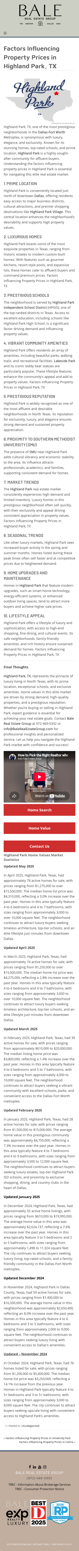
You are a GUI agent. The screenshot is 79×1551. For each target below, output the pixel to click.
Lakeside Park (64, 361)
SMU (33, 452)
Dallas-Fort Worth (51, 132)
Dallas (39, 196)
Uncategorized (30, 1426)
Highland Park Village (46, 211)
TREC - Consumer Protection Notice (39, 1489)
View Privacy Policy (61, 1544)
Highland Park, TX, (17, 676)
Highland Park (29, 153)
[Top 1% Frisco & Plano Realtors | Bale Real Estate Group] (39, 14)
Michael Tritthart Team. (36, 1544)
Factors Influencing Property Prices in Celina (46, 1442)
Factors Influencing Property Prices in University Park (38, 1438)
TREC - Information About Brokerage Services (39, 1485)
